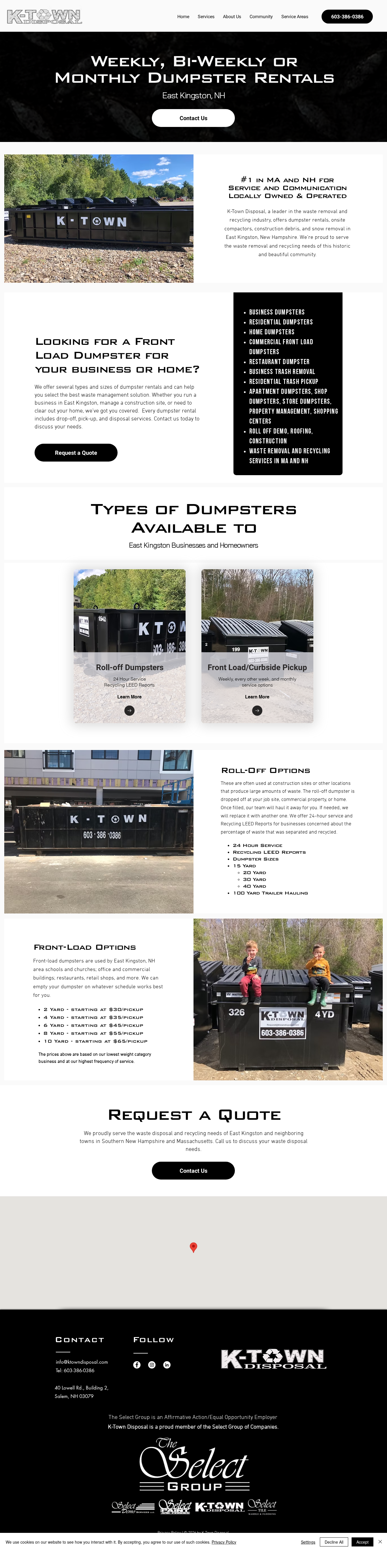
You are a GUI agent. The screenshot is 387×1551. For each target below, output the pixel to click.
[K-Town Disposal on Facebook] (137, 1365)
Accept (362, 1542)
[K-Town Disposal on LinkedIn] (167, 1365)
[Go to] (129, 711)
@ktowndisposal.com (86, 1362)
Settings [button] (308, 1542)
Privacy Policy (224, 1542)
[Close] (380, 1541)
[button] (206, 17)
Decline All (334, 1542)
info (60, 1362)
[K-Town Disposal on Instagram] (152, 1365)
